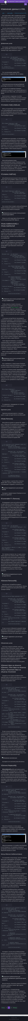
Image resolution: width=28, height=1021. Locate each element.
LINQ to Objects (15, 307)
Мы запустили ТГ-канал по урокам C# (15, 1)
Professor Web (4, 4)
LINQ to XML (10, 13)
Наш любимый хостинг (14, 1019)
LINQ (3, 13)
